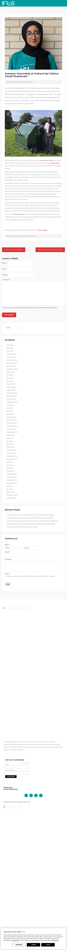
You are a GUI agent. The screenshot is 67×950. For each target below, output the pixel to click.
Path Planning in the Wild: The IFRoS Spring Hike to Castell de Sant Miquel (31, 524)
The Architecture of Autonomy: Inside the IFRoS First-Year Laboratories (30, 518)
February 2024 (11, 417)
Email (4, 269)
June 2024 (10, 405)
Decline (33, 944)
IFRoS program (42, 230)
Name (4, 263)
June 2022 (10, 465)
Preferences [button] (55, 940)
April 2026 (10, 351)
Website (5, 275)
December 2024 (12, 393)
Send (7, 584)
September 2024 (12, 402)
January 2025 (11, 390)
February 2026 (11, 354)
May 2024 (10, 408)
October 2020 (11, 498)
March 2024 (10, 414)
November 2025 (12, 363)
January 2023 (11, 453)
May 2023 (10, 441)
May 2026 (10, 348)
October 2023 (11, 429)
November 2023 (12, 426)
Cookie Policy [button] (15, 940)
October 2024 (11, 399)
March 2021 (10, 492)
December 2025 (12, 360)
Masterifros (30, 82)
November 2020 (12, 495)
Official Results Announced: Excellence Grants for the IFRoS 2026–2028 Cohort (32, 521)
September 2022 (12, 459)
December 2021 (12, 477)
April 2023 (10, 444)
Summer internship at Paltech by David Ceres (50, 249)
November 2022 (12, 456)
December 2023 (12, 423)
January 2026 (11, 357)
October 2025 (11, 366)
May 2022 (10, 468)
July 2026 (10, 345)
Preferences (19, 944)
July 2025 (10, 375)
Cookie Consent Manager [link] (10, 931)
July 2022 (10, 462)
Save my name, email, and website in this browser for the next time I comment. (30, 307)
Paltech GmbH (55, 163)
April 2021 (10, 489)
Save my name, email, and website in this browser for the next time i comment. (31, 576)
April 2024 (10, 411)
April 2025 (10, 381)
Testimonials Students (30, 236)
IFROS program (19, 214)
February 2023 (11, 450)
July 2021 (10, 486)
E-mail (7, 552)
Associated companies (17, 236)
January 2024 (11, 420)
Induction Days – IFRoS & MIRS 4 (14, 249)
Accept (48, 944)
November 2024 (12, 396)
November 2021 (12, 480)
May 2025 (10, 378)
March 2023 (10, 447)
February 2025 (11, 387)
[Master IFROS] (8, 3)
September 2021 (12, 483)
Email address (10, 770)
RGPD (7, 573)
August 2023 (11, 435)
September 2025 (12, 369)
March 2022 (10, 471)
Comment (6, 280)
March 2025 (10, 384)
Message (8, 559)
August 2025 (11, 372)
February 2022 (11, 474)
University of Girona (46, 160)
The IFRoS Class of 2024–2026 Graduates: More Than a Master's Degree (30, 515)
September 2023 (12, 432)
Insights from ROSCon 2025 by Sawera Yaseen (22, 527)
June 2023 (10, 438)
